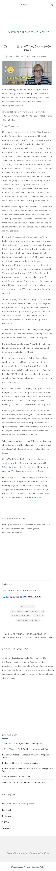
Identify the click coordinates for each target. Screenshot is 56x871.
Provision (38, 616)
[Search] (52, 5)
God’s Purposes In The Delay (16, 776)
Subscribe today (9, 467)
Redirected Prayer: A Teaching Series (20, 763)
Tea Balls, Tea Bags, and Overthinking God (22, 743)
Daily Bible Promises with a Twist (28, 32)
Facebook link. (34, 497)
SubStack (6, 803)
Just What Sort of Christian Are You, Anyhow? (24, 782)
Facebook (6, 810)
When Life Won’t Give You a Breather (25, 634)
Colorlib (26, 853)
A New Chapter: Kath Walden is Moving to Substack (27, 749)
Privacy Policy (38, 867)
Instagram (7, 816)
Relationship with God (28, 620)
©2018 (5, 518)
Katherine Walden (40, 56)
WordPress (44, 853)
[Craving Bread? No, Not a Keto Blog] (27, 73)
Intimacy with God (21, 616)
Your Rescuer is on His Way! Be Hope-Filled (27, 637)
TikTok (5, 822)
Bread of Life (27, 607)
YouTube (6, 828)
